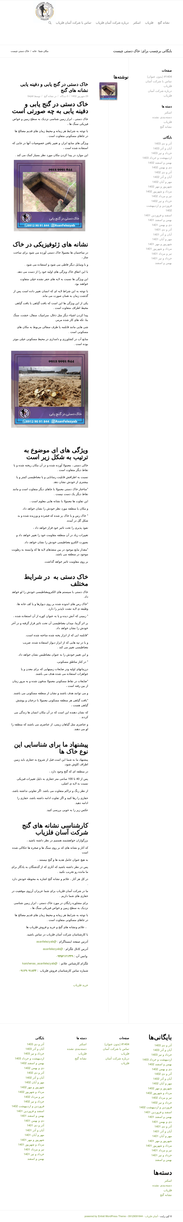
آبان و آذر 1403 (162, 148)
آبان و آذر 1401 (162, 234)
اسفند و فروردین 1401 (158, 215)
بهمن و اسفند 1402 (160, 162)
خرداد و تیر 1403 (161, 153)
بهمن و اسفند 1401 (160, 220)
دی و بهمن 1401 (162, 225)
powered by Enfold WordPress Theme (105, 1216)
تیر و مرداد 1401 (162, 253)
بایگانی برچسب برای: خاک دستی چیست (142, 50)
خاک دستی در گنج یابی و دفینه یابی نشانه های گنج (54, 87)
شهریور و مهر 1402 (160, 186)
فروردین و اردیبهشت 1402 (155, 1107)
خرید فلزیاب (80, 985)
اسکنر (168, 112)
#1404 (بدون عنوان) (159, 76)
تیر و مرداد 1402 (162, 196)
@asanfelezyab (46, 941)
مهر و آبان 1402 (162, 182)
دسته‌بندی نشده (162, 117)
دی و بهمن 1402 (162, 167)
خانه (34, 51)
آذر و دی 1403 (163, 143)
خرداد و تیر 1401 (161, 258)
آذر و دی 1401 (163, 229)
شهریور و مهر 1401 (160, 244)
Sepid (30, 96)
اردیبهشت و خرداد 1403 (157, 157)
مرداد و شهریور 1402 (159, 191)
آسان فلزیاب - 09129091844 (143, 1216)
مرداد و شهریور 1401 (159, 248)
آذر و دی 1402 (163, 172)
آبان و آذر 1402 (162, 177)
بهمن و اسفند (163, 263)
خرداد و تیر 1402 (161, 201)
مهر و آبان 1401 (162, 239)
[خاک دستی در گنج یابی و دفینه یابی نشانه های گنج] (108, 91)
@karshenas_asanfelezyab (40, 963)
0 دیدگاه (63, 96)
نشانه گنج (49, 96)
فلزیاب (168, 122)
